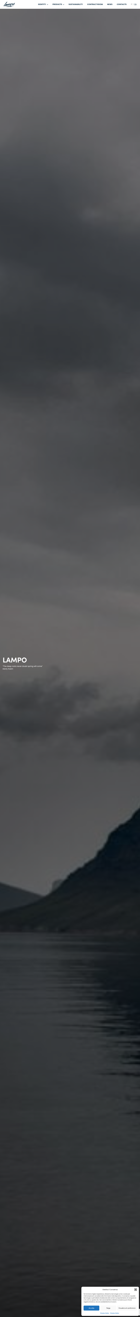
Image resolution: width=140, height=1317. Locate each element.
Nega (108, 1308)
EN (135, 4)
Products (57, 4)
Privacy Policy (104, 1313)
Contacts (122, 4)
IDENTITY (42, 4)
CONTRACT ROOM (95, 4)
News (109, 4)
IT (131, 4)
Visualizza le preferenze (127, 1308)
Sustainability (76, 4)
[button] (136, 1289)
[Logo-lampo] (9, 4)
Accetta (91, 1308)
